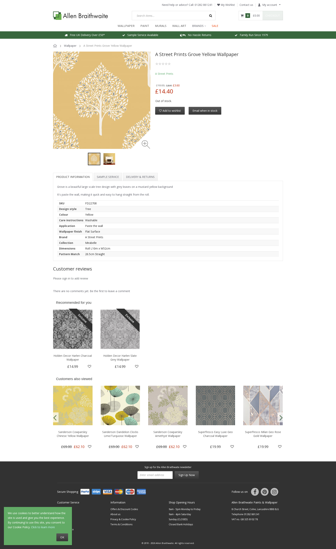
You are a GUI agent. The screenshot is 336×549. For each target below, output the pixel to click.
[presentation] (55, 417)
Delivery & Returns (140, 177)
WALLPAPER (126, 26)
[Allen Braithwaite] (80, 15)
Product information (73, 177)
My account (269, 5)
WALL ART (179, 26)
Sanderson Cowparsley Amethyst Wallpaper (167, 434)
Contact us (246, 5)
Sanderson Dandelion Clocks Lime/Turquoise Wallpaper (120, 434)
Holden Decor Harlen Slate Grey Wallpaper (120, 357)
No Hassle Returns (198, 35)
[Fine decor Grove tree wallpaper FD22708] (94, 159)
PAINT (144, 26)
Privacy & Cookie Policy (123, 519)
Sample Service (108, 177)
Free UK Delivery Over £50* (86, 35)
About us (115, 514)
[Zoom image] (146, 144)
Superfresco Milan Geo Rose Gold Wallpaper (263, 434)
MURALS (160, 26)
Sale (215, 26)
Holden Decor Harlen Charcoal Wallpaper (72, 357)
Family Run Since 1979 (252, 35)
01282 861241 (204, 5)
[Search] (210, 15)
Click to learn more (43, 527)
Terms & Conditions (121, 524)
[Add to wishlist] (89, 366)
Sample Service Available (141, 35)
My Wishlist (227, 5)
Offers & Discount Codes (124, 509)
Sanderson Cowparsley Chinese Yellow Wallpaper (73, 434)
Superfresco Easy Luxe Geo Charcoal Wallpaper (215, 434)
